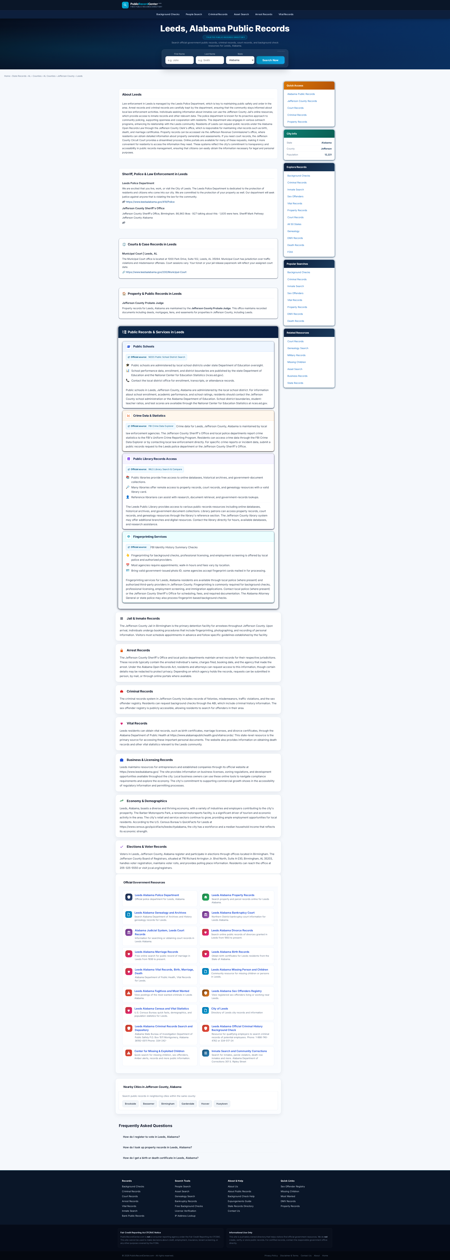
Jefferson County (66, 76)
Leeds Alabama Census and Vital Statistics (161, 1008)
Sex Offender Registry (293, 1186)
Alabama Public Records (301, 94)
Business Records (297, 376)
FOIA (290, 251)
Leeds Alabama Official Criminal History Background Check (237, 1028)
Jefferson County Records (302, 101)
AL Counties (49, 76)
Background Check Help (241, 1196)
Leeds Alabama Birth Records (230, 951)
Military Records (296, 355)
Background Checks (298, 175)
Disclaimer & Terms (289, 1255)
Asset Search (294, 369)
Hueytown (222, 1103)
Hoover (205, 1103)
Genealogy (293, 231)
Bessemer (148, 1103)
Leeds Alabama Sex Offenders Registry (237, 991)
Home (7, 76)
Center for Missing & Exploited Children (159, 1051)
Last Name (210, 54)
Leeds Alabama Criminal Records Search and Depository (163, 1028)
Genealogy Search (297, 348)
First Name (179, 54)
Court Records (295, 107)
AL (29, 76)
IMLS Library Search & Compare (156, 469)
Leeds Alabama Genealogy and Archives (160, 912)
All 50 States (294, 224)
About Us (233, 1186)
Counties (37, 76)
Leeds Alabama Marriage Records (156, 951)
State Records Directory (240, 1206)
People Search (183, 1186)
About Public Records (239, 1191)
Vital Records (294, 203)
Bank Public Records (133, 1215)
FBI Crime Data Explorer (152, 426)
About (317, 1255)
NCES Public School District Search (158, 357)
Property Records (297, 121)
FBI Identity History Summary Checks (174, 547)
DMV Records (295, 238)
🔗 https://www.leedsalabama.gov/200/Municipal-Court (154, 272)
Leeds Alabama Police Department (157, 895)
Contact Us (234, 1210)
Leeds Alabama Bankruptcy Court (233, 912)
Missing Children (296, 362)
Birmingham (168, 1103)
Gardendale (188, 1103)
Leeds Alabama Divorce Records (232, 930)
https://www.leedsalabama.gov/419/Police (150, 201)
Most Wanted (288, 1196)
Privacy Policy (271, 1255)
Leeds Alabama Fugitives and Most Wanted (161, 991)
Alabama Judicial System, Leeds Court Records (159, 932)
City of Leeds (219, 1008)
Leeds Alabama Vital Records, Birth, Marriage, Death (164, 971)
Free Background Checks (189, 1206)
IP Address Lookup (185, 1215)
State (240, 54)
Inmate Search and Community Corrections (239, 1051)
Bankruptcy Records (186, 1201)
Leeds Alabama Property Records (233, 895)
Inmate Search (295, 189)
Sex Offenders (295, 196)
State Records (19, 76)
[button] (198, 1137)
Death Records (295, 245)
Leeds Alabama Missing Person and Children (239, 969)
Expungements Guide (239, 1201)
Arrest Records (130, 1201)
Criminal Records (297, 114)
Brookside (130, 1103)
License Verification (185, 1210)
